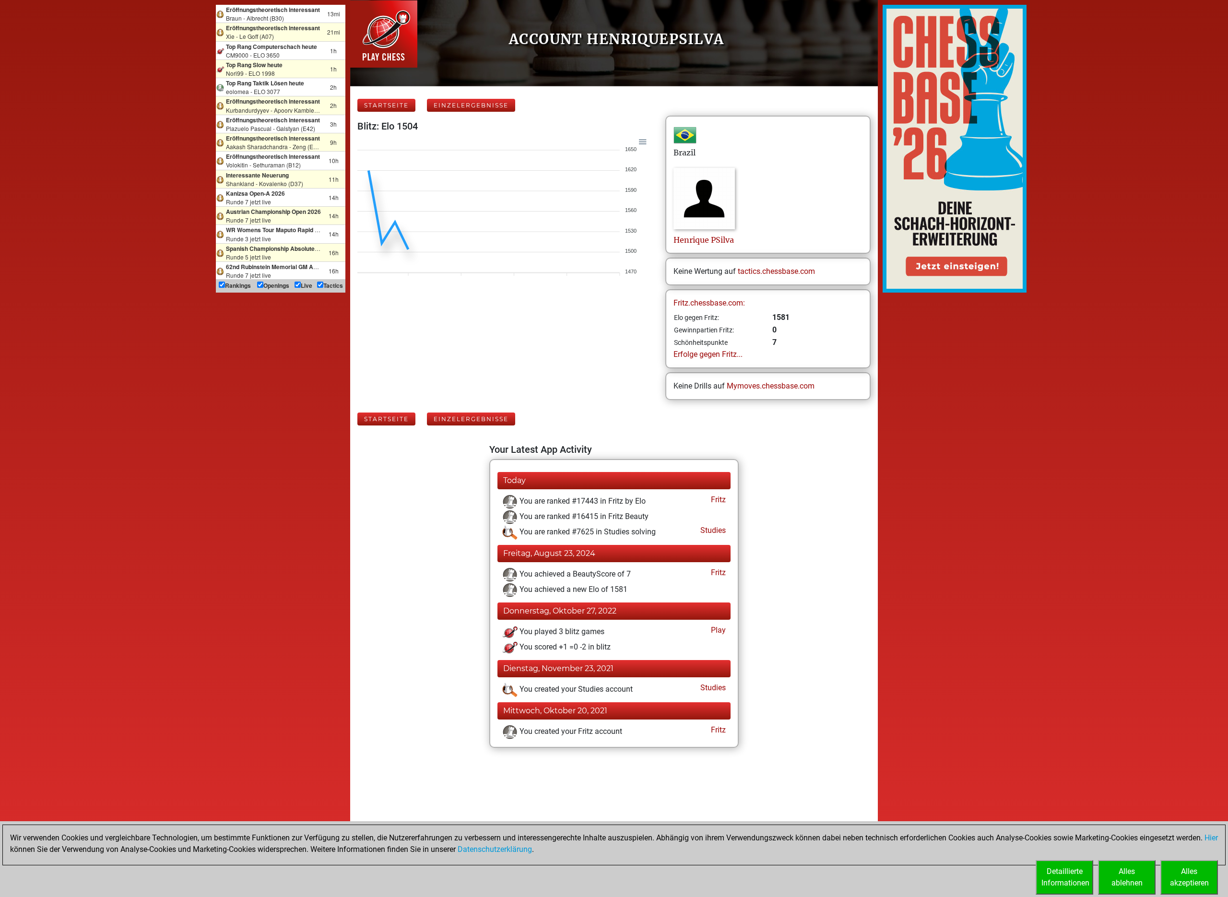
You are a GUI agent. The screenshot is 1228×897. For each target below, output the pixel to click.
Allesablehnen (1127, 877)
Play (717, 630)
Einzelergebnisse (471, 105)
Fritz (717, 499)
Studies (712, 530)
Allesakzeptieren (1189, 877)
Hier (1211, 837)
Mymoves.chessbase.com (771, 385)
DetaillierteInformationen (1065, 877)
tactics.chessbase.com (776, 271)
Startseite (386, 105)
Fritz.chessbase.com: (709, 302)
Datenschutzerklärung (495, 849)
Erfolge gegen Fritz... (708, 354)
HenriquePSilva (703, 240)
